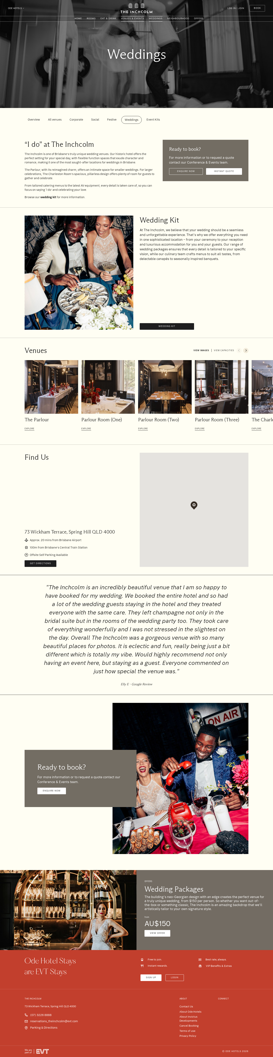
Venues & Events (132, 18)
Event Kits (153, 119)
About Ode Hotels (190, 1011)
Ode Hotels (15, 8)
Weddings (155, 18)
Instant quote (224, 171)
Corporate (76, 119)
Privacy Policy (187, 1036)
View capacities (224, 350)
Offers (198, 18)
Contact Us (186, 1006)
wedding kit (48, 197)
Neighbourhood (178, 18)
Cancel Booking (189, 1025)
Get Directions (40, 563)
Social (95, 119)
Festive (112, 119)
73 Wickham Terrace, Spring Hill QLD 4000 (50, 1006)
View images (201, 350)
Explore (29, 428)
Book (257, 8)
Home (78, 18)
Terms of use (187, 1031)
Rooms (91, 18)
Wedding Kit (166, 326)
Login (174, 977)
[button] (239, 350)
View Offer (157, 933)
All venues (55, 119)
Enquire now (186, 171)
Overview (34, 119)
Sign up (151, 977)
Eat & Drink (108, 18)
